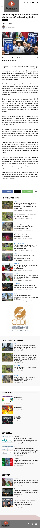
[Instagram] (27, 2)
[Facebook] (24, 2)
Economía (16, 436)
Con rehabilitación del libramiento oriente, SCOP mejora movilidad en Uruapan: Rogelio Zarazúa (25, 347)
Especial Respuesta (18, 210)
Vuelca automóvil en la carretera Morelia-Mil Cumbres (25, 215)
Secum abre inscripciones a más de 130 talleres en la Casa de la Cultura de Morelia (26, 277)
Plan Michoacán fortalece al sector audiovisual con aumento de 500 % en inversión (26, 492)
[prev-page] (3, 427)
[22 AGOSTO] (7, 409)
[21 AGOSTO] (7, 420)
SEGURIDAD (17, 212)
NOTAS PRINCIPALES (19, 243)
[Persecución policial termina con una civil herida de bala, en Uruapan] (7, 287)
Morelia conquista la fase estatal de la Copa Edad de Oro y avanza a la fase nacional (26, 266)
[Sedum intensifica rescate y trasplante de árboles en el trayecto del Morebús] (7, 297)
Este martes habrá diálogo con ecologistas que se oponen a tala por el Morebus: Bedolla (25, 256)
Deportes (16, 263)
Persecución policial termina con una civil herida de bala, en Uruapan (26, 286)
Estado (15, 201)
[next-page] (6, 427)
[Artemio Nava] (4, 27)
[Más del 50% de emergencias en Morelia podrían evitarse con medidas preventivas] (7, 226)
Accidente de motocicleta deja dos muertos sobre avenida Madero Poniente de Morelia (25, 246)
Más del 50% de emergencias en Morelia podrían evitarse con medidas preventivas (25, 226)
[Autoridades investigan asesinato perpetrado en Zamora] (7, 237)
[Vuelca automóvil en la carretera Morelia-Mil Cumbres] (7, 216)
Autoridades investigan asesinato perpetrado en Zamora (25, 236)
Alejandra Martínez (18, 230)
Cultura (16, 273)
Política (4, 20)
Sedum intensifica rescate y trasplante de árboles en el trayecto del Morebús (26, 297)
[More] (36, 191)
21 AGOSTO (18, 418)
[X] (30, 2)
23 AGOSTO (18, 398)
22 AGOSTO (18, 408)
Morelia (16, 222)
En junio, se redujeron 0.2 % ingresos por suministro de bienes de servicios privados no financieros (26, 440)
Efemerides (17, 395)
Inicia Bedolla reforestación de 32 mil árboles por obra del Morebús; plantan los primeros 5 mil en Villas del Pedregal (25, 205)
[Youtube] (33, 2)
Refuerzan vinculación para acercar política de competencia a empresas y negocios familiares (26, 461)
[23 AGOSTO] (7, 399)
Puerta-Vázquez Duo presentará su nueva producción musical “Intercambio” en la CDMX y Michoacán (25, 503)
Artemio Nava (11, 27)
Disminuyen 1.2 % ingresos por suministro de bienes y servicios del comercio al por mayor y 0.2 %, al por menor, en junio (26, 451)
